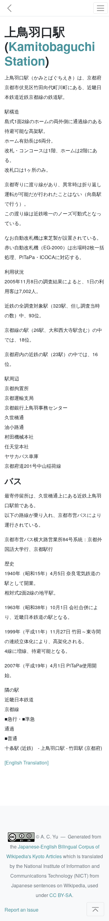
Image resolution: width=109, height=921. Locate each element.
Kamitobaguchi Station (50, 53)
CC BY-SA (60, 895)
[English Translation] (26, 762)
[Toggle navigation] (100, 8)
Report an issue (21, 909)
